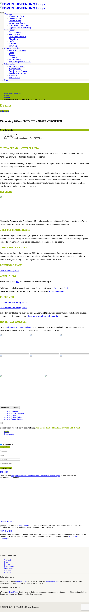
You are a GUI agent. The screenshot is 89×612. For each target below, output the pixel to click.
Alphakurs (13, 39)
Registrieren (9, 434)
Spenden (7, 570)
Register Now (6, 468)
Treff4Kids (13, 57)
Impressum (8, 568)
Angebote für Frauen (18, 71)
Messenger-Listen (52, 581)
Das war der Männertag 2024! (13, 308)
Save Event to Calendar (10, 407)
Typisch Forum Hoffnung (20, 27)
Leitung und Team (17, 23)
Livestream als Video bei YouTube (42, 316)
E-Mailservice (20, 581)
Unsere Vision (15, 18)
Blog (6, 80)
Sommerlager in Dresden (20, 62)
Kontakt (7, 564)
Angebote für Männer (18, 73)
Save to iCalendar (11, 411)
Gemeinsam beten (17, 66)
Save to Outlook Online (13, 417)
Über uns (8, 14)
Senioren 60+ (14, 78)
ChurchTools (23, 525)
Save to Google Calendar (14, 413)
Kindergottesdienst (17, 50)
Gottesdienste (15, 32)
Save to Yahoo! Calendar (14, 419)
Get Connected (15, 59)
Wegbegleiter (15, 68)
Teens (11, 52)
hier (17, 282)
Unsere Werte (15, 21)
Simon (56, 288)
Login (6, 432)
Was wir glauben (16, 16)
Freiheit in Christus (17, 37)
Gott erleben (9, 30)
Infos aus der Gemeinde (19, 25)
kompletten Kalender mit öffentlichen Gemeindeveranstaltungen (35, 476)
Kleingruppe (14, 34)
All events (4, 111)
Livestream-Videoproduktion (19, 327)
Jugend (12, 55)
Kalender (7, 572)
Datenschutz (9, 566)
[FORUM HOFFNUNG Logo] (22, 4)
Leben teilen (9, 64)
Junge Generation (12, 48)
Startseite (8, 560)
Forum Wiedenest (56, 291)
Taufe (11, 41)
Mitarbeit (13, 43)
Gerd (65, 288)
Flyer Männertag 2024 (9, 271)
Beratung (13, 46)
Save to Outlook (10, 415)
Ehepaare (13, 75)
